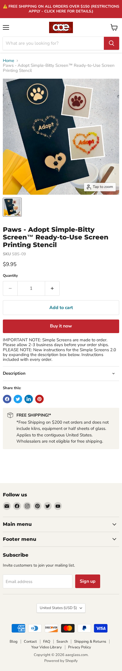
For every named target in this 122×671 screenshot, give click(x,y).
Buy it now (61, 326)
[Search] (111, 43)
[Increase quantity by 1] (52, 288)
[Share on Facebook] (7, 399)
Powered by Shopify (61, 660)
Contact (30, 641)
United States (58, 607)
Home (8, 60)
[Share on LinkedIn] (28, 399)
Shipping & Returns (90, 641)
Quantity (10, 276)
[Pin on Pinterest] (39, 399)
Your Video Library (46, 647)
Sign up (88, 581)
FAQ (46, 641)
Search (62, 641)
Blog (14, 641)
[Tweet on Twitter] (18, 399)
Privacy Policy (79, 647)
